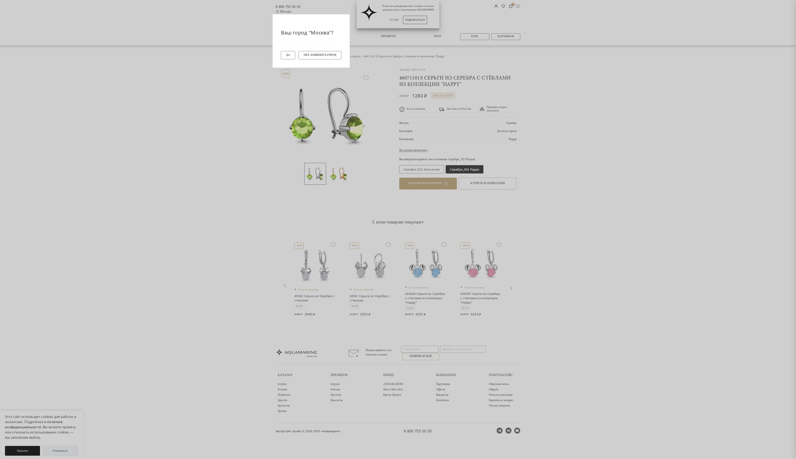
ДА (288, 55)
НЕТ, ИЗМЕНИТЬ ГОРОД (320, 55)
